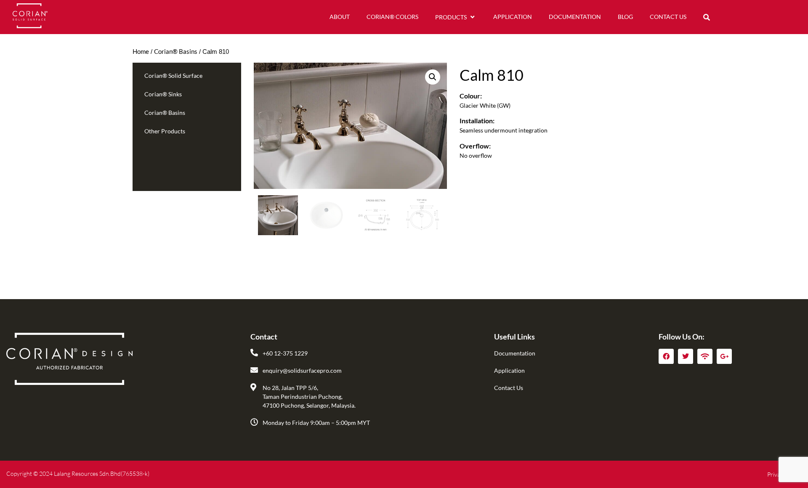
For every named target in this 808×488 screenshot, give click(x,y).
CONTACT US (668, 16)
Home (141, 51)
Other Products (164, 131)
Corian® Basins (175, 51)
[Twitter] (685, 356)
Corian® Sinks (163, 94)
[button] (706, 17)
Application (512, 16)
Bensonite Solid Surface (181, 144)
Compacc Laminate (176, 170)
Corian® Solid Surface (173, 75)
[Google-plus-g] (724, 356)
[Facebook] (666, 356)
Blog (625, 16)
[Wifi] (704, 356)
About (340, 16)
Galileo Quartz (170, 157)
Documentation (575, 16)
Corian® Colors (392, 16)
